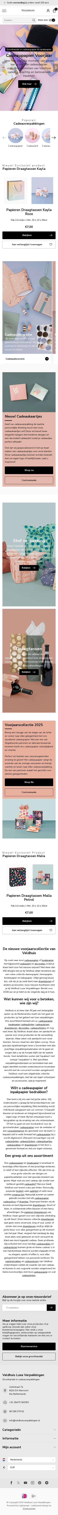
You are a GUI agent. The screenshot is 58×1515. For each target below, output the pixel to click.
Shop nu (29, 470)
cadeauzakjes (14, 1144)
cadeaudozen (42, 1024)
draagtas (24, 1201)
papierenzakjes (13, 1261)
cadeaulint (25, 963)
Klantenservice (29, 1346)
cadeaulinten (27, 1024)
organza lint (18, 1194)
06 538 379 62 (16, 1411)
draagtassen (45, 981)
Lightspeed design (39, 1505)
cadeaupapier (31, 960)
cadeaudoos (9, 1201)
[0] (54, 10)
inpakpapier (48, 960)
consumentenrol (15, 1130)
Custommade (29, 480)
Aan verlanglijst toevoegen (27, 244)
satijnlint (34, 1191)
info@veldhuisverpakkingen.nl (24, 1420)
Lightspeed (24, 1505)
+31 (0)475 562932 (19, 1402)
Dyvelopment (29, 1508)
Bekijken (27, 235)
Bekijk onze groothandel (29, 1356)
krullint (19, 1191)
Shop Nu (29, 782)
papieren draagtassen (35, 1212)
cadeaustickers (38, 1028)
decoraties (40, 963)
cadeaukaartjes (44, 1141)
